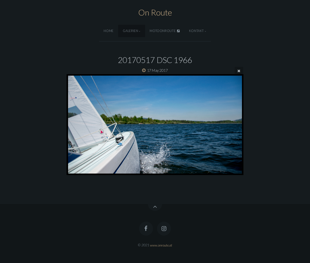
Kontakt (196, 31)
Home (109, 31)
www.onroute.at (161, 245)
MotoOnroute (163, 31)
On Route (155, 12)
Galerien (130, 31)
